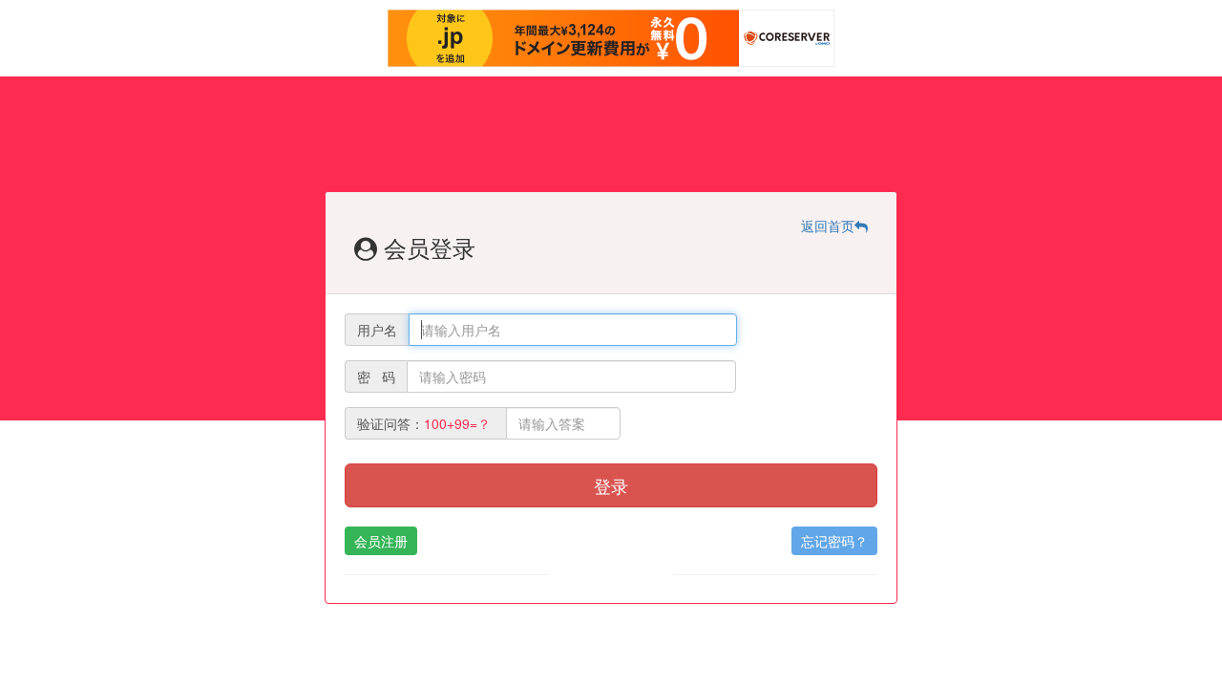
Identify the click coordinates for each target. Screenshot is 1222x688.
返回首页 (827, 225)
